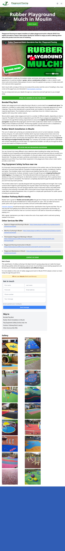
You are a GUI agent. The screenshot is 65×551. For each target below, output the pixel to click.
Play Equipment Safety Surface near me (15, 322)
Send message (24, 307)
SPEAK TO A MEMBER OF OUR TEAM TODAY (32, 98)
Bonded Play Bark (8, 317)
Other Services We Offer (10, 328)
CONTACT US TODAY (32, 257)
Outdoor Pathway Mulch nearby (12, 325)
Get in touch (32, 24)
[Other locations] (57, 3)
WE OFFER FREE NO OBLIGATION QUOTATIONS (32, 147)
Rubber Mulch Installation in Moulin (14, 320)
